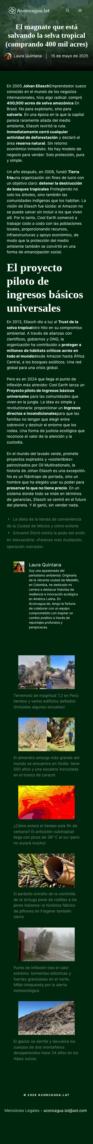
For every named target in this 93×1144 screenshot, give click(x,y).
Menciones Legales (22, 1110)
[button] (67, 10)
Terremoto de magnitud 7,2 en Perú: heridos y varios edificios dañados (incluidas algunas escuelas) (46, 701)
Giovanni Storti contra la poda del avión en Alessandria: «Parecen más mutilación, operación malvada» (46, 540)
